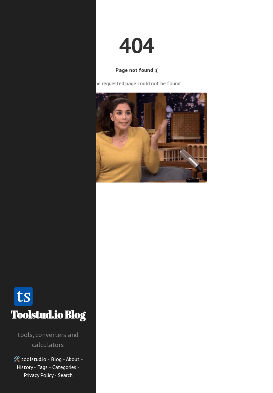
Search (65, 375)
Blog (56, 359)
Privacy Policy (39, 375)
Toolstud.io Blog (48, 314)
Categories (65, 367)
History (25, 367)
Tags (43, 367)
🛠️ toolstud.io (29, 359)
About (73, 359)
